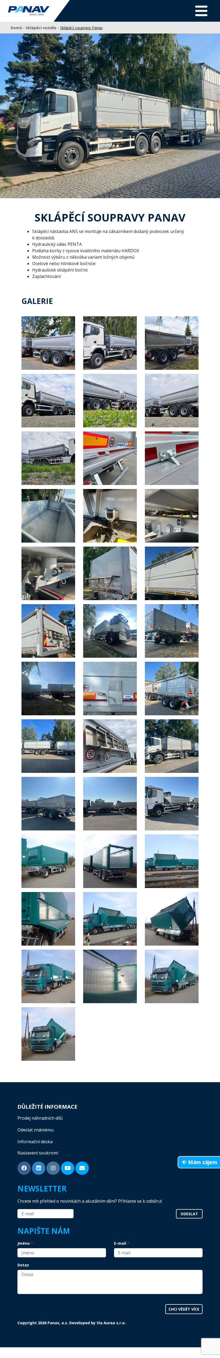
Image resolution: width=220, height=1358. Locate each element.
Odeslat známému (35, 1130)
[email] (82, 1168)
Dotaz (23, 1264)
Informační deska (35, 1142)
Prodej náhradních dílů (40, 1118)
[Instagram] (53, 1168)
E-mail (120, 1243)
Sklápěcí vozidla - (43, 27)
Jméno (23, 1243)
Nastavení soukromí (37, 1153)
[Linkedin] (38, 1168)
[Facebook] (24, 1168)
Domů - (18, 27)
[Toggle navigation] (201, 11)
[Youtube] (67, 1168)
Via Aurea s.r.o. (111, 1322)
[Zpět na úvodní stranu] (29, 11)
